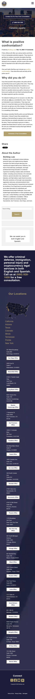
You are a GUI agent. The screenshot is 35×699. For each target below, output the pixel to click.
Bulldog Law (12, 49)
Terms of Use (11, 693)
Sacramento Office (13, 497)
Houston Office (13, 575)
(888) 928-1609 (18, 22)
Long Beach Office (13, 389)
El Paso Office (13, 646)
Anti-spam (25, 693)
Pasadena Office (13, 440)
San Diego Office (13, 358)
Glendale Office (13, 483)
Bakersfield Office (13, 371)
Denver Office (13, 661)
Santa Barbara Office (13, 604)
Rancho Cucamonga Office (13, 406)
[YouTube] (19, 680)
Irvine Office (13, 589)
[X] (12, 680)
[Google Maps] (23, 680)
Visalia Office (13, 454)
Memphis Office (13, 632)
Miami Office (13, 562)
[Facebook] (15, 680)
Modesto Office (13, 616)
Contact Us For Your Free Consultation (18, 16)
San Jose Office (13, 468)
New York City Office (13, 529)
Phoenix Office (13, 513)
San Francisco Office (13, 424)
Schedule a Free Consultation (17, 133)
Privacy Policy (18, 693)
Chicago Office (13, 548)
